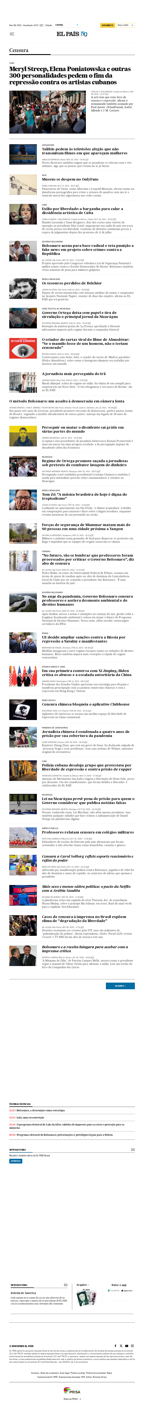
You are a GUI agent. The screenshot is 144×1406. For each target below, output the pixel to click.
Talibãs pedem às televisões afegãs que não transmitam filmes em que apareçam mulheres (85, 151)
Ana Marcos (64, 219)
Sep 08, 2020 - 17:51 (73, 927)
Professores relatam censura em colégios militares (88, 832)
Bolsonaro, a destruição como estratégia (41, 1110)
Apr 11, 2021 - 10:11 (83, 535)
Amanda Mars (48, 380)
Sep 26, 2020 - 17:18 (72, 897)
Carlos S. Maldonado (101, 92)
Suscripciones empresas (69, 1377)
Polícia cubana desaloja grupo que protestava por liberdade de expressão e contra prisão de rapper (87, 767)
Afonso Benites (16, 408)
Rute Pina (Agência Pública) (55, 839)
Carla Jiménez (33, 408)
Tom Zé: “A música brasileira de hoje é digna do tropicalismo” (84, 497)
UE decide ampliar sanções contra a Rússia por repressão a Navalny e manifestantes (84, 639)
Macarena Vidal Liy (51, 711)
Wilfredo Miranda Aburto (55, 323)
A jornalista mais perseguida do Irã (74, 374)
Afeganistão (48, 145)
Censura (18, 50)
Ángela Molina (49, 186)
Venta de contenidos (49, 1373)
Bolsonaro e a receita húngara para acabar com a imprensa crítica (85, 949)
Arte (44, 175)
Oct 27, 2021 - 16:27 (68, 186)
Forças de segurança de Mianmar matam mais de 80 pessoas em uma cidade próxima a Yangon (86, 527)
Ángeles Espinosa (50, 160)
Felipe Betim (48, 408)
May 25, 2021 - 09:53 (89, 471)
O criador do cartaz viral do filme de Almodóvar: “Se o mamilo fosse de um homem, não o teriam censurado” (85, 344)
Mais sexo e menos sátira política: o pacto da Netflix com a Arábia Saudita (86, 889)
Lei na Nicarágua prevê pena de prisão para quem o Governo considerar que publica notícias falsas (88, 801)
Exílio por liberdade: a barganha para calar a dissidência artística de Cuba (82, 211)
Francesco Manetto (52, 776)
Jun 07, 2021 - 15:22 (71, 438)
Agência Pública (50, 828)
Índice (89, 1377)
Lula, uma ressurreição (30, 1117)
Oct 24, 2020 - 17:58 (81, 839)
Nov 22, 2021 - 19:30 (78, 160)
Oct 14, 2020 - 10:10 (78, 867)
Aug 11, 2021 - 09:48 (69, 354)
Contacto (35, 1373)
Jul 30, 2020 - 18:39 (83, 957)
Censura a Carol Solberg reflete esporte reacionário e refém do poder (87, 858)
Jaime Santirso (49, 742)
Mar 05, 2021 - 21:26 (73, 611)
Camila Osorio (49, 219)
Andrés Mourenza (51, 438)
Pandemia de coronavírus (55, 728)
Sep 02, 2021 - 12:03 (73, 260)
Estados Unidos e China (53, 667)
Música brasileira (51, 279)
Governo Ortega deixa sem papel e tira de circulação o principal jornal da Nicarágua (80, 315)
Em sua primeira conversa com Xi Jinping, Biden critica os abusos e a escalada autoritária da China (87, 673)
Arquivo (81, 1285)
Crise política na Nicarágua (56, 309)
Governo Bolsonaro (52, 242)
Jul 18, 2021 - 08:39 (106, 408)
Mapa (109, 1373)
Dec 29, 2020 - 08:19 (76, 742)
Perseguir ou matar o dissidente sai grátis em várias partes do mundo (83, 430)
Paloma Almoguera (51, 535)
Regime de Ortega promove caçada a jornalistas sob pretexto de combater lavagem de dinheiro (85, 463)
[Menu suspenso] (12, 34)
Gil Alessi (46, 260)
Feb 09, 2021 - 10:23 (80, 711)
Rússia (45, 633)
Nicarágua (47, 457)
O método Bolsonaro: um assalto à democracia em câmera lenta (66, 401)
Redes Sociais (48, 700)
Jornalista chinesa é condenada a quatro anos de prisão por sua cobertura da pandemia (86, 734)
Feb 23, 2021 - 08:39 (82, 648)
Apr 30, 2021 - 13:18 (79, 505)
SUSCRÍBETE (107, 25)
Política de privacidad (96, 1373)
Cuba (11, 63)
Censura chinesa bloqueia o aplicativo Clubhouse (86, 704)
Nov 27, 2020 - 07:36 (91, 776)
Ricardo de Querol (51, 897)
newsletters (17, 1149)
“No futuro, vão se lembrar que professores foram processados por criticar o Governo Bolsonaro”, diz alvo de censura (88, 560)
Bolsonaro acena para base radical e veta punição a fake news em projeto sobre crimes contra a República (88, 250)
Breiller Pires (49, 867)
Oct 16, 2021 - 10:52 (105, 219)
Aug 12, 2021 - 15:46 (80, 323)
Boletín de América (23, 1293)
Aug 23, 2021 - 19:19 (79, 290)
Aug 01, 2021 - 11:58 (77, 380)
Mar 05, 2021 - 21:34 (73, 570)
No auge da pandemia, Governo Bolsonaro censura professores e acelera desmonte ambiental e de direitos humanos (87, 601)
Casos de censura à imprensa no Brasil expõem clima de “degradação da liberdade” (84, 919)
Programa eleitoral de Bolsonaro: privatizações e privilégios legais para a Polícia (65, 1134)
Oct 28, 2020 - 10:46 (89, 809)
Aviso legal (65, 1373)
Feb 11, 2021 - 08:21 (78, 681)
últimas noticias (20, 1104)
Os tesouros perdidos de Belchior (72, 283)
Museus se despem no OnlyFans (70, 179)
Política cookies (78, 1373)
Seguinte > (120, 986)
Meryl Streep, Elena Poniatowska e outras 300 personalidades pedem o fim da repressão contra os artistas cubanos (70, 75)
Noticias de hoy (100, 1377)
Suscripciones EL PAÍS (47, 1377)
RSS (83, 1377)
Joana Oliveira (49, 290)
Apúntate (16, 1161)
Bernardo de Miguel (52, 648)
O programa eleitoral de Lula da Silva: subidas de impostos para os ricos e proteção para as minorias (67, 1126)
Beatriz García (49, 354)
